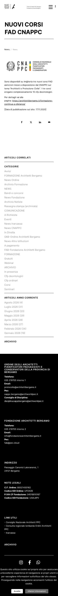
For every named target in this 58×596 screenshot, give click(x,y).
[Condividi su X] (30, 122)
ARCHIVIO (10, 267)
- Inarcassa (9, 532)
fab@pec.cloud (11, 442)
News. (15, 50)
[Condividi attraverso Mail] (49, 122)
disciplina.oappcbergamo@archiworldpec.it (23, 401)
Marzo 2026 (11, 324)
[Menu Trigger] (50, 6)
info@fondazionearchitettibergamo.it (22, 436)
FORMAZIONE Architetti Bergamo (23, 175)
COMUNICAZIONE (14, 210)
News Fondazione (14, 197)
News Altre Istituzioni (16, 241)
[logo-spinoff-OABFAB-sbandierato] (24, 6)
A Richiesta (10, 214)
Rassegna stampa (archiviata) (21, 206)
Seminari (9, 289)
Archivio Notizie (13, 201)
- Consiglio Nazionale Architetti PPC (22, 522)
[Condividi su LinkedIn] (40, 122)
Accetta (17, 591)
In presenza (11, 271)
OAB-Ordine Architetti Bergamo (22, 236)
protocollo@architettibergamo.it (20, 387)
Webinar (9, 263)
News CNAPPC (13, 228)
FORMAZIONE (12, 254)
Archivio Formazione (16, 184)
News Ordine (11, 180)
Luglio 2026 (11, 306)
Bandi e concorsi (13, 193)
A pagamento (11, 245)
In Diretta (9, 232)
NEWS (7, 188)
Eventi (7, 219)
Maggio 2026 (11, 315)
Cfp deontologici (13, 276)
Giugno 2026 (11, 311)
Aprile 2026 (11, 319)
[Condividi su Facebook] (21, 122)
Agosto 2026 (11, 302)
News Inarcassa (13, 223)
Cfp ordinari (11, 280)
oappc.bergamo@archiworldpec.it (21, 394)
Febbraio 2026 (12, 328)
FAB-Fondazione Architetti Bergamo (24, 249)
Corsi (7, 284)
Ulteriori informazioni (37, 591)
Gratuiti (8, 258)
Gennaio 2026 (12, 333)
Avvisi (7, 171)
